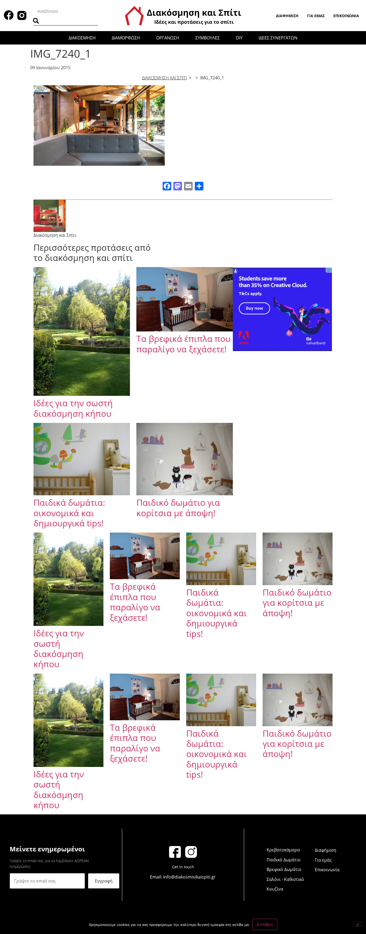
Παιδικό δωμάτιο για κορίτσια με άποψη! (178, 507)
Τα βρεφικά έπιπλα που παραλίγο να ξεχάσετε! (183, 344)
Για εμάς (316, 15)
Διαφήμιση (287, 15)
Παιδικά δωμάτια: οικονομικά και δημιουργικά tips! (69, 513)
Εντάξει (265, 924)
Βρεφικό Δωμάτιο (284, 869)
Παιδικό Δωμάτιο (284, 860)
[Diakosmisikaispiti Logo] (183, 15)
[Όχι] (357, 924)
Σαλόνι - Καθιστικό (285, 879)
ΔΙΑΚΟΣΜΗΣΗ (82, 38)
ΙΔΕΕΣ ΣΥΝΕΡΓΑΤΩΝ (278, 38)
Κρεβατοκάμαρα (283, 850)
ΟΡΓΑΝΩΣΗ (167, 38)
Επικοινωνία (346, 15)
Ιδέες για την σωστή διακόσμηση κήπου (73, 408)
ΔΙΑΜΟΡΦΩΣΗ (126, 38)
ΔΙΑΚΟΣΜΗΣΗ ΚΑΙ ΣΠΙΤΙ (164, 78)
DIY (239, 38)
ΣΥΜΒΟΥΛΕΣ (207, 38)
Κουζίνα (275, 889)
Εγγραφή (104, 881)
